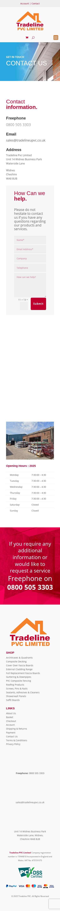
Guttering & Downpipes (18, 676)
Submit (38, 303)
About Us (11, 713)
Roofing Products (15, 684)
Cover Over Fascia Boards (19, 665)
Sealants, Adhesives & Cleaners (23, 692)
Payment (10, 732)
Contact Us (12, 736)
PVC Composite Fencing (18, 680)
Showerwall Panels (16, 696)
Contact (36, 3)
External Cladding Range (19, 669)
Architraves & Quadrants (19, 657)
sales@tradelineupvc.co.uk (25, 140)
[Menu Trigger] (55, 37)
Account (24, 3)
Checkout (11, 721)
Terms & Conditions (16, 740)
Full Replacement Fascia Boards (23, 673)
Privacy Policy (13, 744)
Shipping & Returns (16, 728)
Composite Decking (16, 661)
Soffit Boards (13, 700)
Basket (9, 717)
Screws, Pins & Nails (17, 688)
